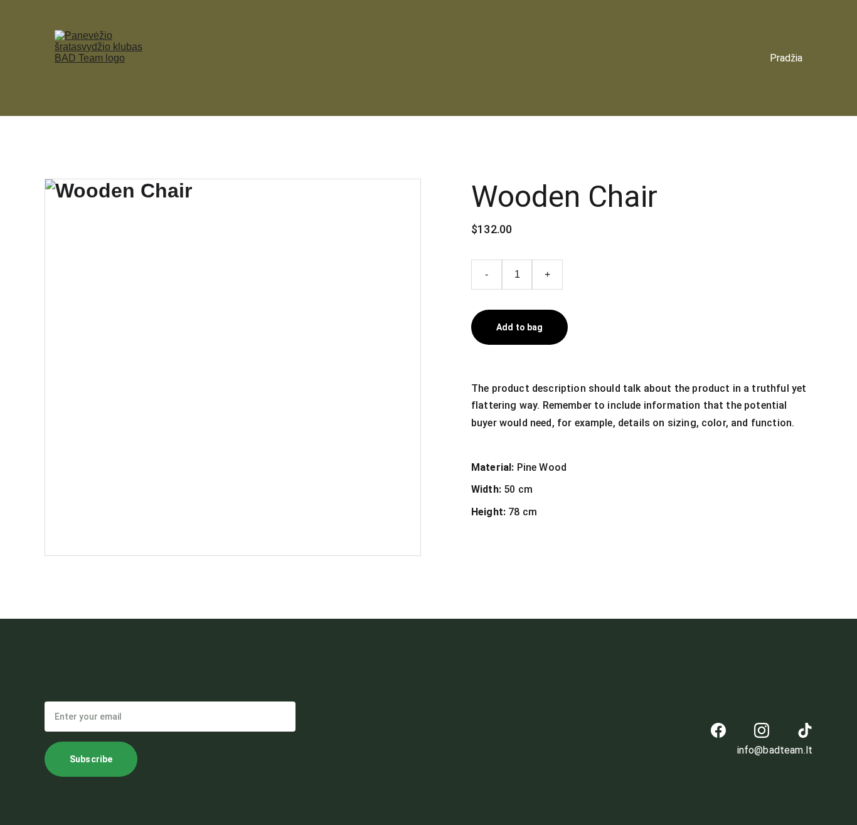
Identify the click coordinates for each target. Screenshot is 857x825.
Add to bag (519, 327)
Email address (77, 692)
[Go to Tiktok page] (804, 730)
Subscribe (91, 759)
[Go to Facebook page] (718, 730)
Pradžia (786, 58)
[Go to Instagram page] (761, 730)
